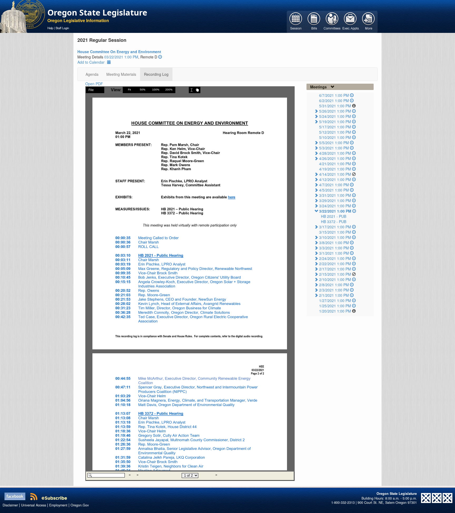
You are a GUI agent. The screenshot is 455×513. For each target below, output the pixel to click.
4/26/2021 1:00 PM (335, 158)
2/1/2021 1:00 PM (334, 295)
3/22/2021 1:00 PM (335, 211)
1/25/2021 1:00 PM (335, 305)
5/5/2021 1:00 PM (334, 142)
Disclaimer (10, 505)
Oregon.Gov (80, 505)
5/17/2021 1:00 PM (335, 126)
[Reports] (368, 21)
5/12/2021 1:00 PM (335, 132)
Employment (58, 505)
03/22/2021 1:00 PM (121, 56)
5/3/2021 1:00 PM (334, 147)
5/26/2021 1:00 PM (335, 111)
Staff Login (62, 28)
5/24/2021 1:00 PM (335, 116)
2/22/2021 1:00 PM (335, 263)
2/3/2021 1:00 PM (334, 290)
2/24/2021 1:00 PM (335, 258)
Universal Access (33, 505)
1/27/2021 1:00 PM (335, 300)
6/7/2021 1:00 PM (334, 95)
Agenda (92, 74)
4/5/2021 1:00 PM (334, 190)
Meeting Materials (121, 74)
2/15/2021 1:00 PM (335, 274)
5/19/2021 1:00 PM (335, 121)
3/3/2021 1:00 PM (334, 247)
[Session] (296, 21)
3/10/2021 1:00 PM (335, 237)
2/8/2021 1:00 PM (334, 284)
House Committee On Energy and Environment (119, 51)
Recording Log (156, 74)
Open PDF (94, 83)
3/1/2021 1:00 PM (334, 253)
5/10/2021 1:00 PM (335, 137)
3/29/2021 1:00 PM (335, 200)
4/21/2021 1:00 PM (335, 163)
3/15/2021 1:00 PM (335, 232)
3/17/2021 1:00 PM (335, 226)
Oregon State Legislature (97, 12)
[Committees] (332, 21)
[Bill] (314, 21)
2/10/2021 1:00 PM (335, 279)
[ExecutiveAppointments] (350, 21)
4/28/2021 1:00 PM (335, 153)
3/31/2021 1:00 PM (335, 195)
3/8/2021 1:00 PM (334, 242)
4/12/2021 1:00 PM (335, 179)
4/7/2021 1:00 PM (334, 184)
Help (50, 28)
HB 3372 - (333, 221)
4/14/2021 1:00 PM (335, 174)
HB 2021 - (333, 216)
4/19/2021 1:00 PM (335, 169)
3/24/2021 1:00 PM (335, 205)
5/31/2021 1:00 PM (335, 105)
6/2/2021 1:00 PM (334, 100)
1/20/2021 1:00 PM (335, 311)
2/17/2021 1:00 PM (335, 268)
